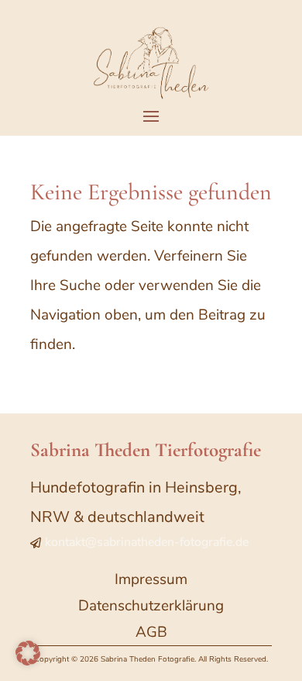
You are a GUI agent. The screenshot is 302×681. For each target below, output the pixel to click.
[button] (28, 653)
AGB (151, 632)
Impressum (151, 579)
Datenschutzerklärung (151, 606)
